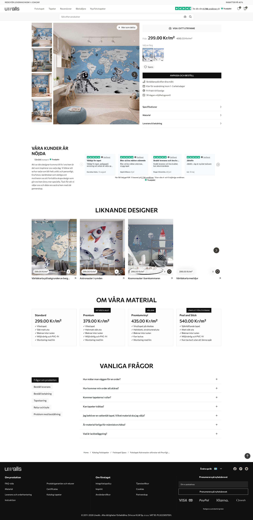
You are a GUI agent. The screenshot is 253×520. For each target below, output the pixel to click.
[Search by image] (185, 17)
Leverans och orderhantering (18, 494)
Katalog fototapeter (100, 452)
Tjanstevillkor (142, 483)
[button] (134, 74)
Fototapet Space (119, 452)
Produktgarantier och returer (60, 483)
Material (9, 489)
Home (86, 452)
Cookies (140, 489)
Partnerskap (142, 494)
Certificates (52, 489)
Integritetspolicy (103, 483)
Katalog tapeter (54, 494)
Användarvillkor (103, 494)
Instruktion (10, 500)
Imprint (99, 489)
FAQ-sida (9, 483)
